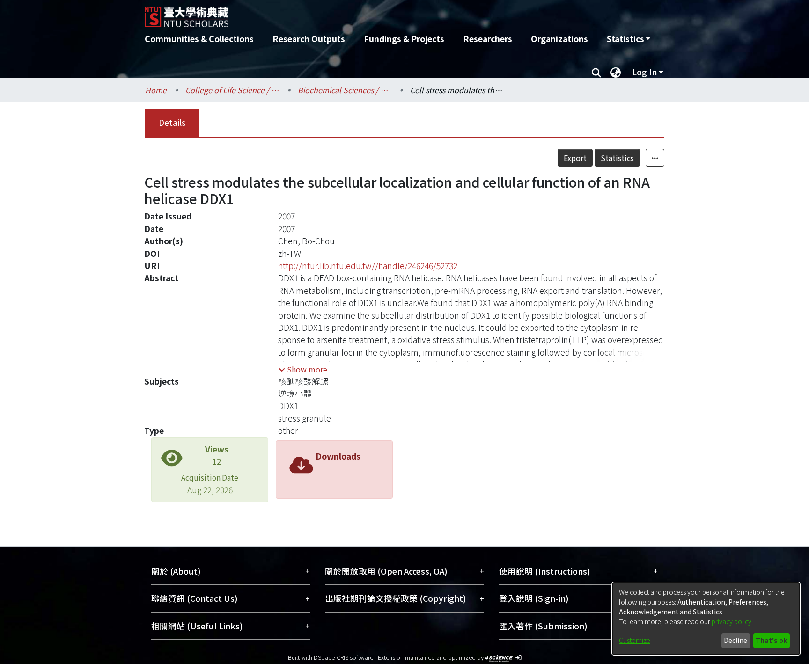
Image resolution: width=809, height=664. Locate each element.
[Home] (354, 13)
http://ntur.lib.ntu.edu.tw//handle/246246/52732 (367, 265)
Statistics (617, 157)
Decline (735, 640)
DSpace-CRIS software (343, 657)
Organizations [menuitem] (559, 38)
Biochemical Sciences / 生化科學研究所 (344, 89)
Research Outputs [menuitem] (308, 38)
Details (172, 122)
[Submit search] (596, 72)
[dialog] (706, 619)
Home (156, 89)
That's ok (771, 640)
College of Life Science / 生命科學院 (232, 89)
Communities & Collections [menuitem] (199, 38)
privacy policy (731, 621)
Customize (634, 640)
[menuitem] (628, 39)
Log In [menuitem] (644, 72)
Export (575, 157)
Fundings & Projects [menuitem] (404, 38)
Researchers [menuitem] (487, 38)
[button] (303, 369)
